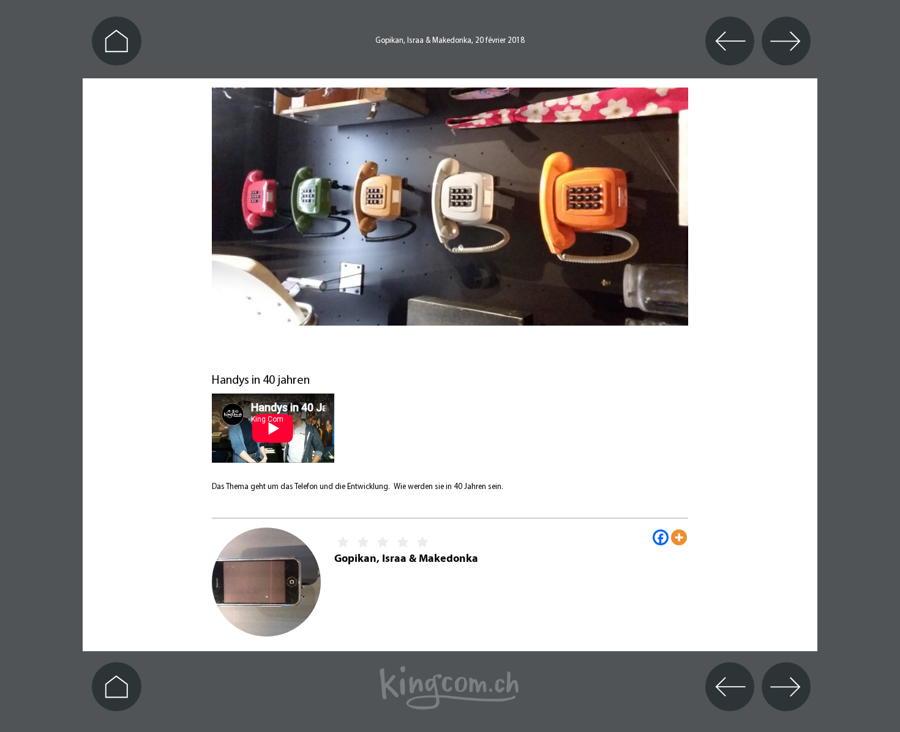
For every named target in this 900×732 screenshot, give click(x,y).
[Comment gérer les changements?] (433, 355)
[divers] (467, 355)
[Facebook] (661, 537)
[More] (679, 537)
